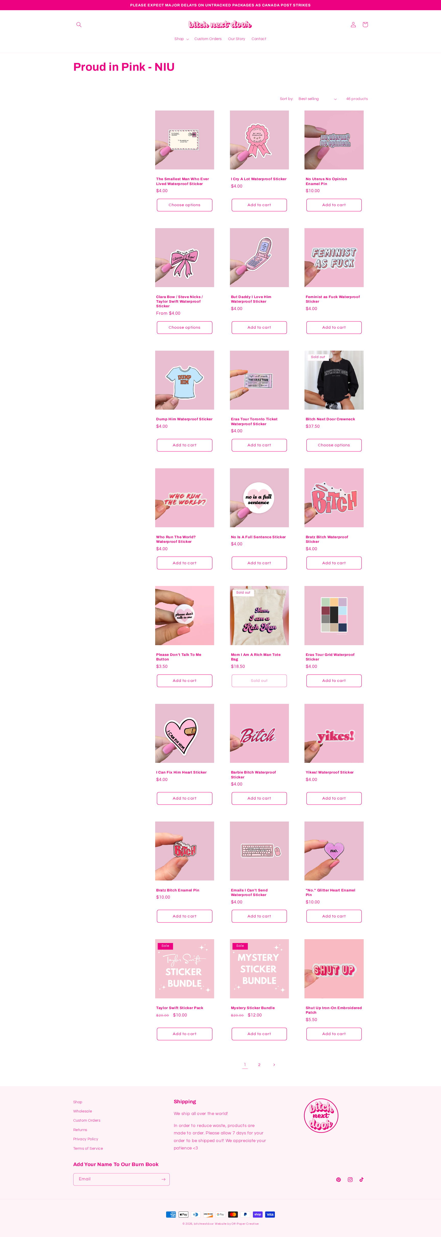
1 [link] (245, 1064)
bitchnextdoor (204, 1223)
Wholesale (82, 1111)
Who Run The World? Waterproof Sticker (176, 539)
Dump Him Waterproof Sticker (184, 419)
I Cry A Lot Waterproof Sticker (259, 179)
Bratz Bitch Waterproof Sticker (327, 539)
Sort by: (286, 99)
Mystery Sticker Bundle (253, 1008)
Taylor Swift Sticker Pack (179, 1008)
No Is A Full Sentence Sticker (258, 537)
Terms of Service (88, 1148)
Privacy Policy (85, 1139)
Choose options (185, 205)
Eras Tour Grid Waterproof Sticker (330, 657)
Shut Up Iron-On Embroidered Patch (334, 1010)
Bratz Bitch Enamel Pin (178, 890)
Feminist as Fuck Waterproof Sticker (333, 299)
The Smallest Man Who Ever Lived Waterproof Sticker (182, 181)
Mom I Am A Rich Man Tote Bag (256, 657)
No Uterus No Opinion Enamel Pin (326, 181)
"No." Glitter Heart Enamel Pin (331, 892)
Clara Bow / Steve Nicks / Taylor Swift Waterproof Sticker (179, 301)
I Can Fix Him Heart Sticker (181, 772)
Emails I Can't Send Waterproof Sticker (249, 892)
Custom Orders (87, 1120)
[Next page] (274, 1065)
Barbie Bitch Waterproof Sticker (253, 774)
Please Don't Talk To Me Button (178, 657)
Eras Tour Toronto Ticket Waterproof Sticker (254, 421)
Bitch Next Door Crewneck (330, 419)
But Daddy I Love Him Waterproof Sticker (251, 299)
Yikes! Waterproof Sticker (330, 772)
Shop (78, 1102)
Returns (80, 1130)
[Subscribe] (163, 1179)
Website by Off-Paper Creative (237, 1223)
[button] (79, 24)
